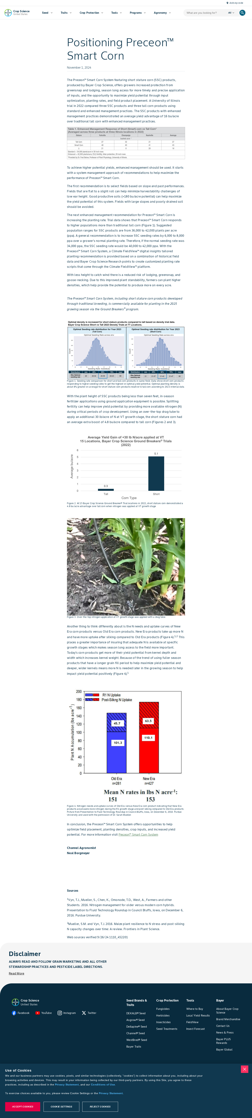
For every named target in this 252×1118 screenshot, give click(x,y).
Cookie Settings (61, 1106)
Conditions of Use (103, 1084)
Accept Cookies (22, 1106)
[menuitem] (47, 12)
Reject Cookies (100, 1106)
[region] (126, 1091)
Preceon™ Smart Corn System (138, 834)
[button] (15, 1002)
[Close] (244, 1069)
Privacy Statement (67, 1084)
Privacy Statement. (111, 1093)
